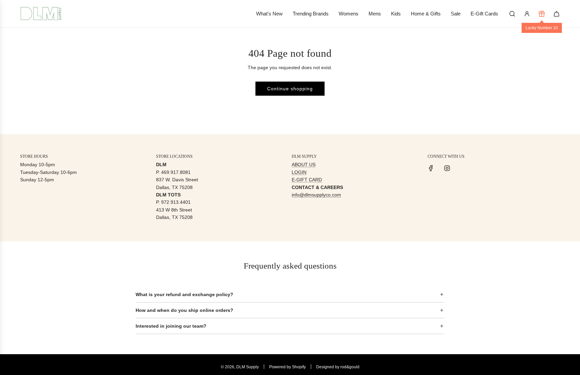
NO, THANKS (356, 232)
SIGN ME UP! (355, 212)
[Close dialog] (413, 121)
